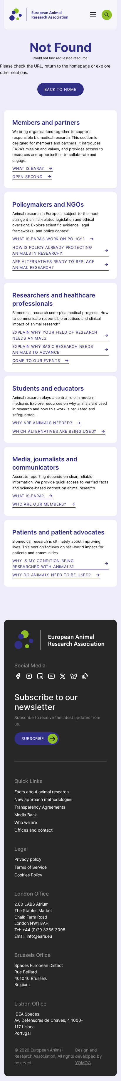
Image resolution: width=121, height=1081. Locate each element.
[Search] (107, 15)
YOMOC (83, 1062)
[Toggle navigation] (93, 14)
